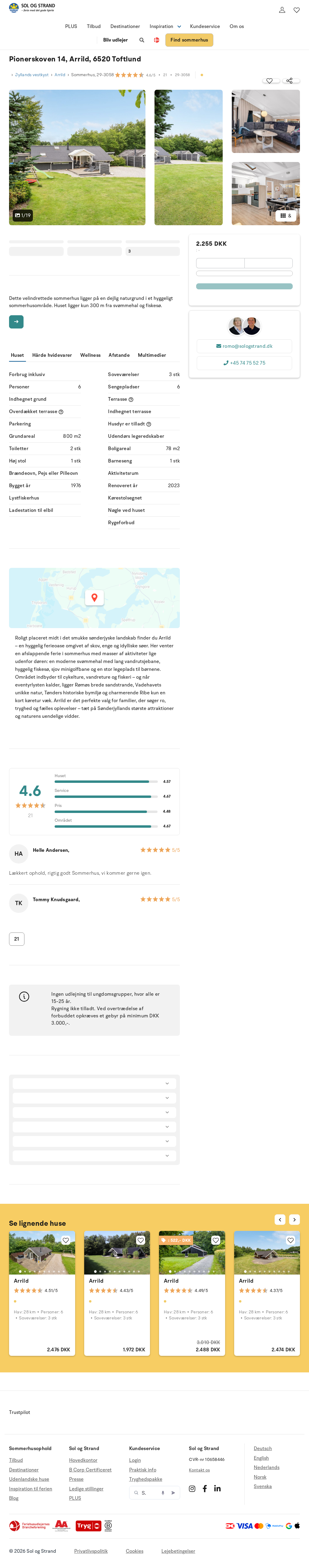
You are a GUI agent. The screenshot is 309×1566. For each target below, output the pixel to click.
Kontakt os (199, 1470)
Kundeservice (205, 26)
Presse (76, 1479)
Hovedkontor (83, 1460)
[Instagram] (192, 1488)
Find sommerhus (189, 40)
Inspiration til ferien (30, 1489)
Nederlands (266, 1467)
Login (135, 1460)
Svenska (263, 1486)
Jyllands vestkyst (32, 75)
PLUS (71, 26)
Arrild (60, 75)
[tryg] (90, 1530)
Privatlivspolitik (91, 1551)
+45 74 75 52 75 (247, 363)
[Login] (282, 10)
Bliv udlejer (115, 40)
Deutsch (263, 1449)
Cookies (134, 1551)
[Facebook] (204, 1488)
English (261, 1458)
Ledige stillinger (86, 1489)
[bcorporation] (110, 1530)
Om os (237, 26)
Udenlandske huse (29, 1479)
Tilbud (94, 26)
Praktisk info (142, 1470)
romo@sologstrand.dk (247, 346)
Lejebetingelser (178, 1551)
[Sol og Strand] (32, 9)
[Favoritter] (296, 10)
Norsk (260, 1477)
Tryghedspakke (145, 1479)
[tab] (20, 1271)
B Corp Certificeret (90, 1470)
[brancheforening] (30, 1530)
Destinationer (125, 26)
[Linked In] (217, 1488)
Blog (13, 1498)
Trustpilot (19, 1412)
